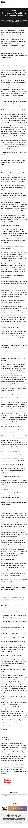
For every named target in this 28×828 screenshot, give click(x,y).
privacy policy (14, 804)
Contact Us (14, 803)
